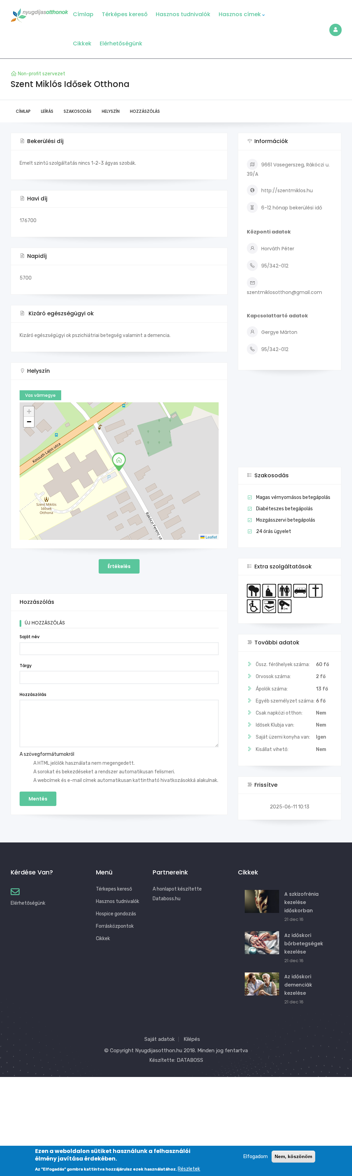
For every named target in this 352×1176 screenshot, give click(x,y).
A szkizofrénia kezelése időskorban (301, 902)
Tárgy (26, 665)
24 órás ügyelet (273, 531)
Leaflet (211, 537)
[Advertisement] (289, 424)
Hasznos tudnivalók (183, 14)
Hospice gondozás (116, 914)
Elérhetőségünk (121, 43)
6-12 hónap (274, 207)
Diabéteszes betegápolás (284, 509)
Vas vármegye (40, 395)
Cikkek (82, 43)
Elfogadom (255, 1156)
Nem (321, 749)
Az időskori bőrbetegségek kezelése (303, 943)
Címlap (83, 14)
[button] (119, 462)
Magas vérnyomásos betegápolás (293, 497)
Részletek (189, 1169)
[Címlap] (39, 13)
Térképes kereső (124, 14)
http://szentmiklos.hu (287, 190)
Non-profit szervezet (41, 74)
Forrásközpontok (115, 926)
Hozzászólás (145, 111)
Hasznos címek (240, 14)
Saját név (30, 637)
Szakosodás (77, 111)
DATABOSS (190, 1060)
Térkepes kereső (114, 889)
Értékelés (119, 566)
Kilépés (192, 1039)
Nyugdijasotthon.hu (158, 1050)
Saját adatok (159, 1039)
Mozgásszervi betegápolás (285, 520)
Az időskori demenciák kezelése (298, 985)
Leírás (47, 111)
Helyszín (111, 111)
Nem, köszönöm (293, 1156)
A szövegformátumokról (47, 754)
